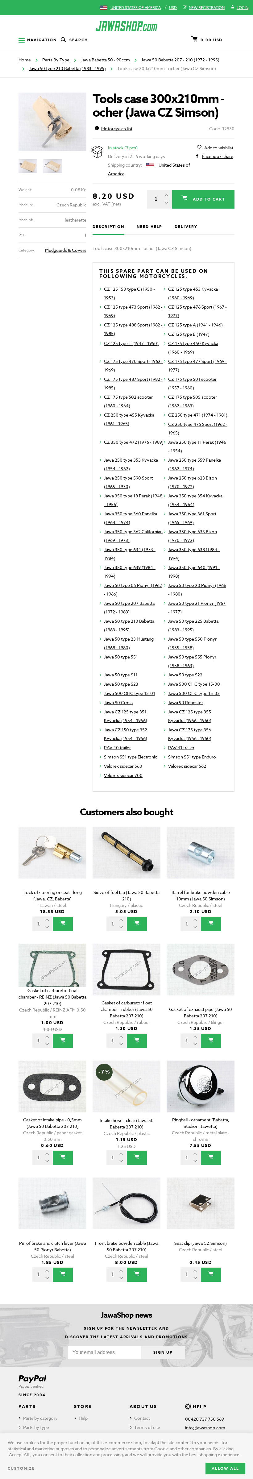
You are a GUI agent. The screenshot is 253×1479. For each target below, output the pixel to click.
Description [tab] (108, 226)
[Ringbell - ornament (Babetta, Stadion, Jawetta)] (200, 1095)
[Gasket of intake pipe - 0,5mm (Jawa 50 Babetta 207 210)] (52, 1095)
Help (83, 1418)
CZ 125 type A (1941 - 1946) (195, 325)
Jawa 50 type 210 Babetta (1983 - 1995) (67, 68)
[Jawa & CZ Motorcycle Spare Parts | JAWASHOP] (126, 26)
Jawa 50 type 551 (121, 657)
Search (78, 40)
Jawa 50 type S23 (121, 684)
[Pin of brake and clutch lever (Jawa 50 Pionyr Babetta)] (52, 1212)
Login (242, 7)
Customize (21, 1468)
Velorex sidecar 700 (123, 775)
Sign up (162, 1352)
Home (25, 60)
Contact (142, 1418)
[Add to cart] (63, 924)
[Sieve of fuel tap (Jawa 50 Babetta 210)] (126, 861)
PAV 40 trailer (117, 747)
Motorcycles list (116, 128)
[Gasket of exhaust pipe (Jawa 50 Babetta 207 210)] (200, 978)
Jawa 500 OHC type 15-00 (194, 684)
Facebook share (217, 156)
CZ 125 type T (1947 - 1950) (131, 343)
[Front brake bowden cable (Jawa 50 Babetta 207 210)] (126, 1212)
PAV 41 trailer (181, 747)
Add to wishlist (218, 148)
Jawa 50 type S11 (121, 675)
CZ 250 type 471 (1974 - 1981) (197, 415)
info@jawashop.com (205, 1428)
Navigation (42, 40)
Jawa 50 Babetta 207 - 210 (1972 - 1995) (180, 60)
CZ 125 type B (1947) (188, 334)
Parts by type (36, 1427)
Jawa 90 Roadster (185, 702)
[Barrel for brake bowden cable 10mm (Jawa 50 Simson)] (200, 861)
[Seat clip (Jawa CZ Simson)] (200, 1212)
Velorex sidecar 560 (123, 766)
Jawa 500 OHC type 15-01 (129, 693)
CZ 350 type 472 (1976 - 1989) (134, 442)
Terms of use (147, 1427)
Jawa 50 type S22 (185, 675)
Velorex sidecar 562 (187, 766)
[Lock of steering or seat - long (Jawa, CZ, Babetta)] (52, 861)
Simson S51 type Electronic (130, 757)
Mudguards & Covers (65, 250)
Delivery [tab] (186, 226)
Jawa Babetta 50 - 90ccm (105, 60)
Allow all (225, 1468)
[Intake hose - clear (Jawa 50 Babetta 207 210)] (126, 1095)
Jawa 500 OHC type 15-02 (194, 693)
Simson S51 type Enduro (192, 757)
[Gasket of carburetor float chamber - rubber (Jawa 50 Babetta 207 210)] (126, 978)
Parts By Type (55, 60)
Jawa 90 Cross (118, 702)
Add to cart (208, 199)
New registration (207, 7)
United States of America (135, 7)
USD (173, 7)
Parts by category (40, 1418)
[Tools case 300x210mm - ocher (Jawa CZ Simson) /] (52, 122)
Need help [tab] (149, 226)
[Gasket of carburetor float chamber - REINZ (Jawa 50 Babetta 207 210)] (52, 978)
